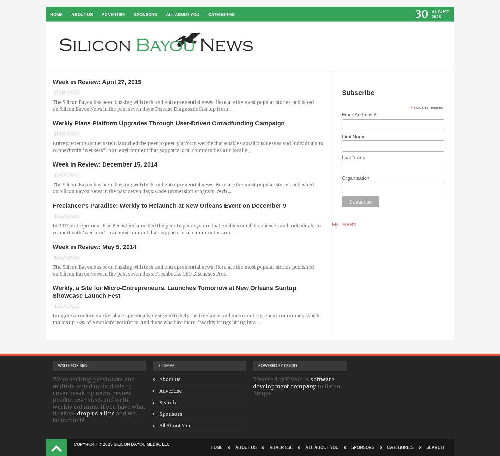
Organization (355, 178)
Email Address (359, 115)
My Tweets (344, 224)
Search (167, 402)
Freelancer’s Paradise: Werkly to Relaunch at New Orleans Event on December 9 (169, 205)
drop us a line (96, 413)
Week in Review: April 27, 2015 (97, 82)
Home (56, 14)
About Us (82, 14)
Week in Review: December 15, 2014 (105, 164)
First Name (354, 136)
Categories (221, 14)
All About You (182, 14)
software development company (293, 383)
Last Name (353, 157)
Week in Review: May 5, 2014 (94, 246)
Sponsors (145, 14)
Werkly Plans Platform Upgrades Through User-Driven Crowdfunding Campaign (169, 123)
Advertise (113, 14)
